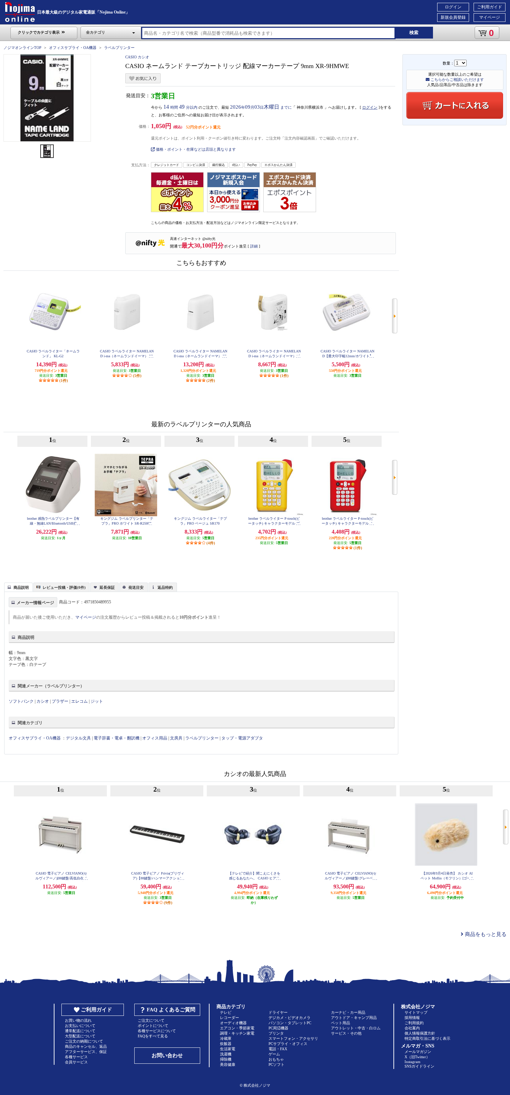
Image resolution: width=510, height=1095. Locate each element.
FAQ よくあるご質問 (171, 1009)
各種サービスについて (157, 1031)
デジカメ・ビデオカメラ (290, 1017)
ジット (97, 701)
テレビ (225, 1012)
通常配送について (80, 1031)
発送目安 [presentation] (136, 587)
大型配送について (80, 1036)
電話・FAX (278, 1049)
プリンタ (276, 1033)
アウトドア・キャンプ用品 (354, 1017)
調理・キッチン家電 (237, 1033)
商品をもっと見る (485, 934)
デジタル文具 (78, 738)
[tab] (18, 587)
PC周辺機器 (278, 1028)
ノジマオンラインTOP (22, 47)
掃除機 (225, 1059)
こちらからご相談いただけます (457, 79)
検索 (413, 32)
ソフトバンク (21, 701)
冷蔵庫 (225, 1038)
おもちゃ (276, 1059)
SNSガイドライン (419, 1066)
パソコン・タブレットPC (290, 1023)
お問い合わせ (167, 1055)
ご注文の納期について (84, 1041)
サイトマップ (416, 1012)
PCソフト (276, 1064)
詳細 (254, 246)
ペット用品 (340, 1023)
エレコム (79, 701)
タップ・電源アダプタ (242, 738)
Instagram (412, 1062)
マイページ (489, 17)
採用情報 (412, 1017)
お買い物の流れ (78, 1020)
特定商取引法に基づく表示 (427, 1038)
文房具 (176, 738)
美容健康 (227, 1064)
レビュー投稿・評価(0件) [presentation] (64, 587)
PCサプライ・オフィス (288, 1044)
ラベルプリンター (119, 47)
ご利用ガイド (489, 7)
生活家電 (227, 1049)
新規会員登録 (453, 17)
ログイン (453, 7)
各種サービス (76, 1057)
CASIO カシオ (137, 57)
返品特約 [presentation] (165, 587)
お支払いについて (80, 1025)
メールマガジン (418, 1052)
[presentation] (17, 587)
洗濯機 (225, 1054)
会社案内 (412, 1028)
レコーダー (229, 1017)
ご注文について (151, 1020)
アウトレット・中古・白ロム (356, 1028)
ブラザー (60, 701)
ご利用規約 (414, 1023)
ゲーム (274, 1054)
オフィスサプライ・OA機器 (72, 47)
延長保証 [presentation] (107, 587)
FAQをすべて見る (153, 1036)
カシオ (42, 701)
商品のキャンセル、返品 (86, 1046)
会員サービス (76, 1062)
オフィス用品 (154, 738)
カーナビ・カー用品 (348, 1012)
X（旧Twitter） (417, 1057)
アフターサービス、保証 (86, 1052)
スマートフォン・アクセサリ (293, 1038)
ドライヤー (278, 1012)
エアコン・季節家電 (237, 1028)
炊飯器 (225, 1044)
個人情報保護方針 (420, 1033)
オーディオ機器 (233, 1023)
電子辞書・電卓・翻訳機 (116, 738)
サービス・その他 (346, 1033)
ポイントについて (153, 1025)
